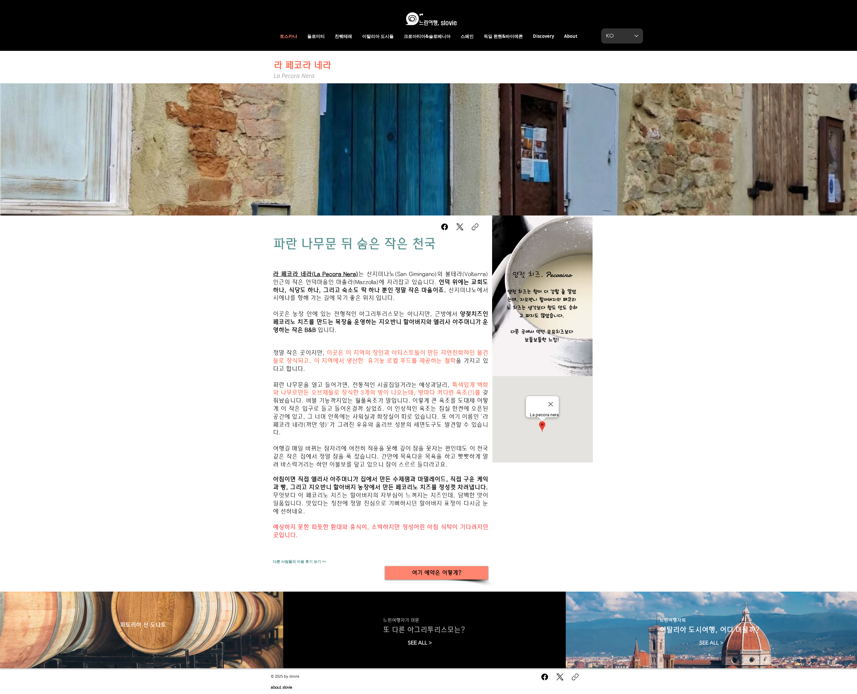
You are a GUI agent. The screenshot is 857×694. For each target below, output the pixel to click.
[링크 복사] (475, 227)
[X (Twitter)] (459, 227)
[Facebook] (444, 227)
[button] (428, 149)
